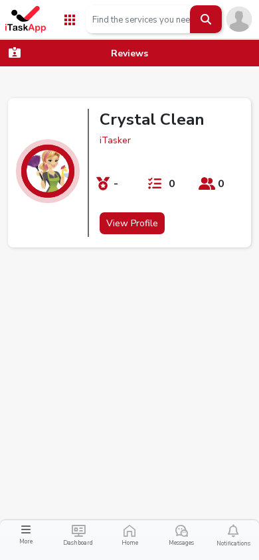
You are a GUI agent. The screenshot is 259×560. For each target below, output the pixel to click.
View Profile (132, 223)
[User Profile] (239, 18)
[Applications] (69, 19)
